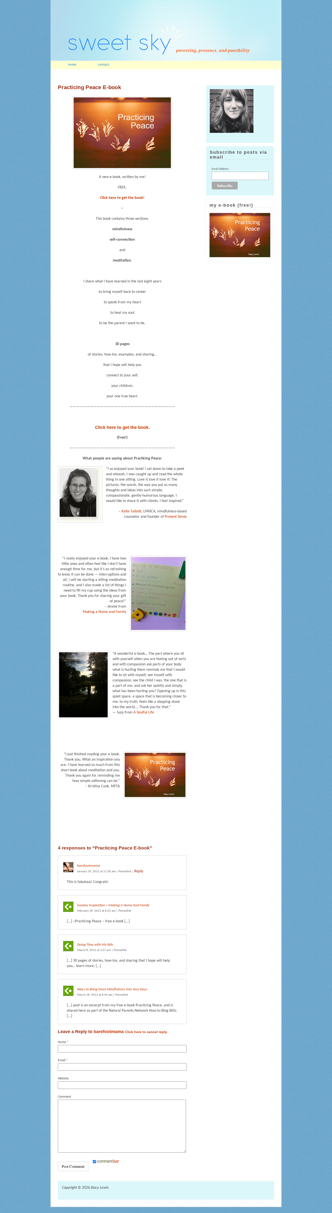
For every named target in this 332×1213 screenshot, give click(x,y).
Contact (103, 64)
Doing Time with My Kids (95, 945)
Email (63, 1060)
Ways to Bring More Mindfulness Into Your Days (112, 989)
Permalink (124, 871)
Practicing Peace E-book (89, 87)
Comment (64, 1097)
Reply (138, 871)
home (72, 64)
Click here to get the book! (122, 198)
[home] (166, 60)
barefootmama (88, 866)
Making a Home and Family (104, 612)
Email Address (220, 169)
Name (63, 1042)
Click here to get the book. (122, 427)
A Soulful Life (143, 712)
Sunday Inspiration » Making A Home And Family (113, 905)
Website (63, 1078)
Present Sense (176, 517)
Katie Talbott (131, 511)
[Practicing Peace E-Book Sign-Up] (122, 132)
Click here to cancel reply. (146, 1032)
